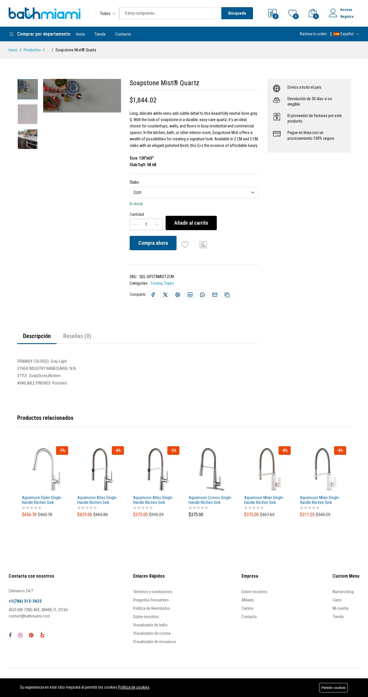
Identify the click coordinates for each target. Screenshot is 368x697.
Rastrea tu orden (313, 34)
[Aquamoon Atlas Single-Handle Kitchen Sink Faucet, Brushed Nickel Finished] (100, 469)
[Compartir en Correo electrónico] (215, 295)
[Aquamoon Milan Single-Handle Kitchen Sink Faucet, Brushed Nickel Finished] (267, 469)
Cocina (156, 283)
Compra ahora (153, 243)
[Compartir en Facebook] (153, 295)
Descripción (37, 336)
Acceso (346, 10)
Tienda (100, 34)
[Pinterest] (31, 635)
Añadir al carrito (191, 223)
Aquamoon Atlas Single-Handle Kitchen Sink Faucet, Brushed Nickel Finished (97, 500)
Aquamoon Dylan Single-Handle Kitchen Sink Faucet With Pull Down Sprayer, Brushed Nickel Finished (42, 500)
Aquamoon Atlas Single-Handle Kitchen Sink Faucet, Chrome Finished (153, 500)
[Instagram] (20, 635)
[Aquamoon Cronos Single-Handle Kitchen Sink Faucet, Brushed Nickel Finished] (212, 469)
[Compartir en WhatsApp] (202, 295)
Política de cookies (134, 687)
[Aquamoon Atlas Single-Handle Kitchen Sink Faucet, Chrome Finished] (156, 469)
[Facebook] (10, 635)
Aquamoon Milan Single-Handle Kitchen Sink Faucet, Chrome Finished (320, 500)
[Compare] (203, 244)
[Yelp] (42, 635)
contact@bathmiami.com (29, 616)
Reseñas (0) (77, 336)
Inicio (80, 34)
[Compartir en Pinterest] (178, 295)
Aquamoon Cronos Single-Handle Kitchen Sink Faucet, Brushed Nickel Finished (210, 500)
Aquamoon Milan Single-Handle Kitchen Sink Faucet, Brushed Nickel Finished (264, 500)
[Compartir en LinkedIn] (190, 295)
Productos (32, 50)
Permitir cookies (333, 688)
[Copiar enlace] (227, 294)
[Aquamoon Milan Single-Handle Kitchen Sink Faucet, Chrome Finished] (323, 469)
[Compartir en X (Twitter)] (165, 295)
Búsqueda (237, 13)
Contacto (123, 34)
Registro (347, 17)
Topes (169, 283)
